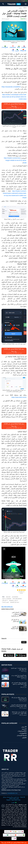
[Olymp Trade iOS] (8, 656)
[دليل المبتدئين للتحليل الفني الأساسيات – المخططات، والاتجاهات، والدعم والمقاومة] (23, 614)
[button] (3, 4)
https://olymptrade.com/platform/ (11, 87)
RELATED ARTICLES (7, 607)
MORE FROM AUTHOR (7, 609)
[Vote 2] (19, 590)
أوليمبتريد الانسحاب (5, 602)
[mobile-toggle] (25, 4)
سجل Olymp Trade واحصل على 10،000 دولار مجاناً (14, 842)
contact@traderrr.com (12, 793)
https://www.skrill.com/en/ (19, 397)
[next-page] (23, 634)
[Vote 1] (18, 590)
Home (25, 7)
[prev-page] (25, 634)
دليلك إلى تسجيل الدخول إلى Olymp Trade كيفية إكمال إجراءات (19, 621)
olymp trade (8, 596)
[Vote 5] (25, 590)
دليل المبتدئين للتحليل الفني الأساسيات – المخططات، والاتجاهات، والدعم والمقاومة (19, 614)
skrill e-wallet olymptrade (17, 598)
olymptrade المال (15, 596)
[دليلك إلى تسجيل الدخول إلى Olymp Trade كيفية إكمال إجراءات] (23, 621)
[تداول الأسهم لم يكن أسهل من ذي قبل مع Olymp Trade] (5, 677)
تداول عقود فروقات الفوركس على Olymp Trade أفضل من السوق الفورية (19, 684)
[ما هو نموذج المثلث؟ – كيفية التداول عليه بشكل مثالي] (5, 670)
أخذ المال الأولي (4, 600)
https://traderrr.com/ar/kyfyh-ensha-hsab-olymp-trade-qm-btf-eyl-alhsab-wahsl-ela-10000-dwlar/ (14, 97)
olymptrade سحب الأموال (6, 598)
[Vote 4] (23, 590)
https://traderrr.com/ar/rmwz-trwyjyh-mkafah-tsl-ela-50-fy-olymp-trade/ (15, 160)
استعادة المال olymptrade (14, 602)
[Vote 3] (21, 590)
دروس (20, 7)
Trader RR (23, 18)
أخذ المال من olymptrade (13, 600)
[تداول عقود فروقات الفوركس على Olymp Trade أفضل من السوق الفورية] (5, 684)
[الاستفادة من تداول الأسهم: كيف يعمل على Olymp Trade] (23, 628)
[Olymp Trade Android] (21, 656)
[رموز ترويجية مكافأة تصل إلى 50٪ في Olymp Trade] (5, 699)
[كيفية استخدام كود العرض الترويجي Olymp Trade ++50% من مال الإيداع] (4, 706)
